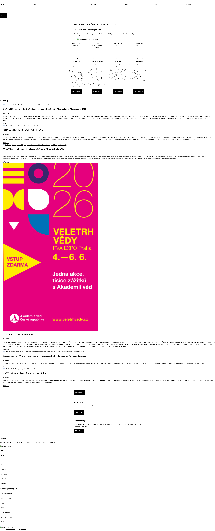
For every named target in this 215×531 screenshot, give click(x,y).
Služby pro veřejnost (6, 517)
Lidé (64, 4)
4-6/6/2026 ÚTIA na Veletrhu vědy (18, 335)
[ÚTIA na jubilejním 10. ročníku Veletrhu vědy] (22, 126)
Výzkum (33, 4)
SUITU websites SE (10, 529)
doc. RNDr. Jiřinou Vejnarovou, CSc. (84, 407)
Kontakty (188, 4)
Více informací (76, 91)
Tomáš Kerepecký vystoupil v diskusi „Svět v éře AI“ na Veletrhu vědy (33, 149)
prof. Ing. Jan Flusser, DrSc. (98, 424)
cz (4, 9)
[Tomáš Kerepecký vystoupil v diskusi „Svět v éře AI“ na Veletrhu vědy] (35, 145)
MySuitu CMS (22, 529)
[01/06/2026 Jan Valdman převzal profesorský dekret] (19, 369)
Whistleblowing (5, 512)
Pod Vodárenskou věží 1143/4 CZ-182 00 (11, 442)
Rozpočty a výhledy (6, 498)
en (4, 11)
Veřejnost (93, 4)
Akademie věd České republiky (87, 30)
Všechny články (79, 392)
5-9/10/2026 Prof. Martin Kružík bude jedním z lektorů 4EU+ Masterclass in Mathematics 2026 (44, 109)
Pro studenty (126, 4)
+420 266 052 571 (42, 442)
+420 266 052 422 (27, 442)
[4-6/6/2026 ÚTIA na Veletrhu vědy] (50, 330)
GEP (2, 503)
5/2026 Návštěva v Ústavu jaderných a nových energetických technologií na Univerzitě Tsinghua (44, 356)
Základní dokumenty (6, 493)
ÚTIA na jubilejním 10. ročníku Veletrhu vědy (23, 130)
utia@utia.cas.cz (52, 442)
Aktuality (157, 4)
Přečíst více (6, 124)
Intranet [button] (3, 15)
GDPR (3, 508)
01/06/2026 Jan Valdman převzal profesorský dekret (25, 373)
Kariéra (3, 522)
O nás (2, 4)
